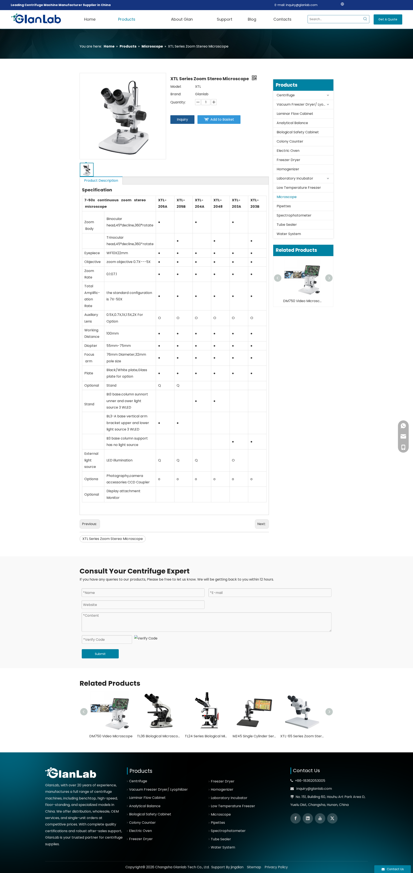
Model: (175, 86)
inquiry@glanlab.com (301, 5)
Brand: (175, 94)
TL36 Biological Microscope (158, 736)
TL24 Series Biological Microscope (206, 736)
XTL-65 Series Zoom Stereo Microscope (302, 736)
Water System (289, 233)
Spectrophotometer (294, 215)
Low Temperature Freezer (299, 187)
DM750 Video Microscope (303, 300)
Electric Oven (288, 150)
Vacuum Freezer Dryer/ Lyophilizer (305, 104)
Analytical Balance (292, 122)
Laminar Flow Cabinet (295, 113)
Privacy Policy (276, 867)
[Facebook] (295, 818)
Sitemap (254, 867)
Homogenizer (288, 169)
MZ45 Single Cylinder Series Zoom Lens (254, 736)
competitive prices (61, 824)
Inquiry (182, 119)
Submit (100, 654)
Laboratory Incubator (295, 178)
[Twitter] (332, 818)
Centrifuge (286, 95)
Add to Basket (222, 119)
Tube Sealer (287, 224)
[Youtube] (320, 818)
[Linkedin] (308, 818)
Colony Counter (290, 141)
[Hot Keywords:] (365, 19)
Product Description (101, 180)
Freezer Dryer (288, 159)
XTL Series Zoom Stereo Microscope (112, 538)
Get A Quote (387, 19)
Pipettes (284, 206)
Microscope (287, 196)
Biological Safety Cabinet (298, 132)
